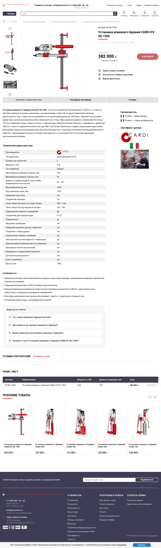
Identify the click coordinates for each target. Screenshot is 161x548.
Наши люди (72, 512)
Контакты (71, 516)
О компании (72, 500)
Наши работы (73, 508)
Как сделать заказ (107, 500)
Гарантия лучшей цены (109, 516)
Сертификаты (73, 535)
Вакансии (71, 524)
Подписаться (147, 480)
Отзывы (132, 100)
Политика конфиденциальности (81, 528)
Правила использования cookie (81, 531)
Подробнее (121, 545)
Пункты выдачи (106, 504)
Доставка (103, 508)
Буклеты (71, 539)
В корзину (147, 56)
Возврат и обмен (107, 520)
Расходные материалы (80, 100)
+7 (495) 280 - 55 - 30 (15, 501)
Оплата (102, 512)
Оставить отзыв (41, 356)
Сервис (139, 5)
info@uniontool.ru (14, 510)
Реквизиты (72, 504)
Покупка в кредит (135, 500)
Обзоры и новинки (151, 5)
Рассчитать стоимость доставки (118, 75)
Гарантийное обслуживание (139, 504)
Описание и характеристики (28, 100)
